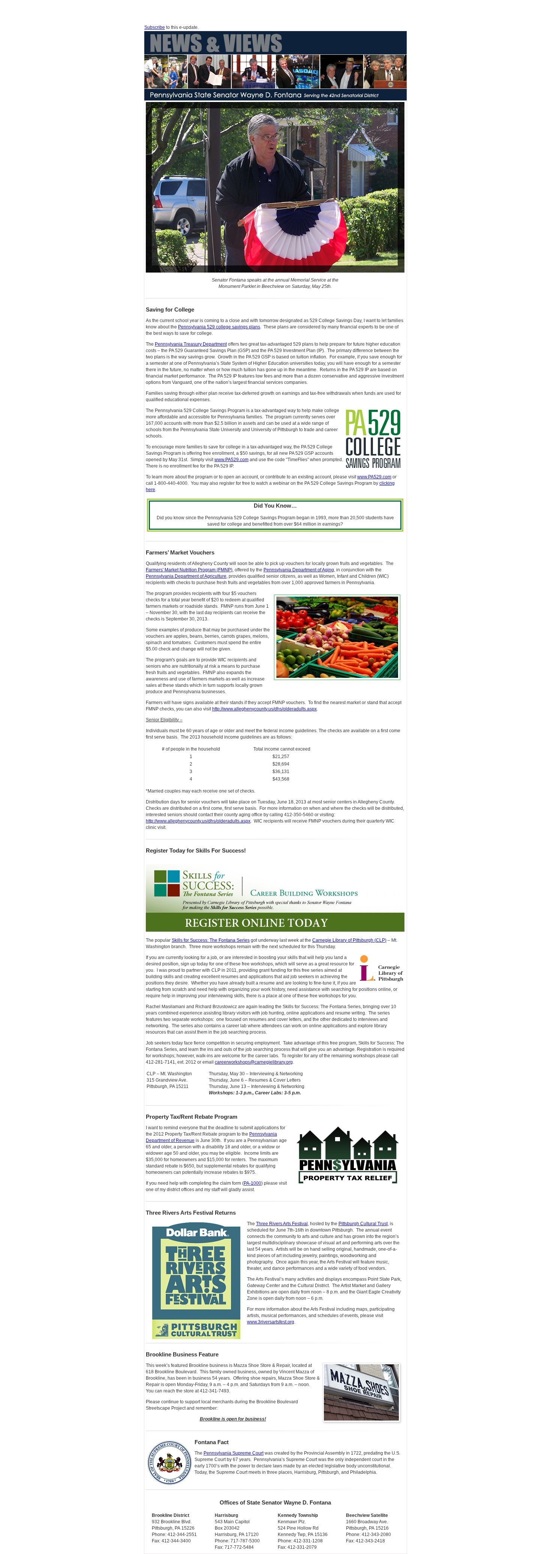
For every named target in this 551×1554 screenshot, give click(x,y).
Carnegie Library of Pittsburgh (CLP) (349, 940)
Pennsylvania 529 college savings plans (219, 327)
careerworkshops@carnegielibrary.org (254, 1062)
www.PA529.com (231, 459)
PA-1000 (252, 1183)
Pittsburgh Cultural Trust (363, 1223)
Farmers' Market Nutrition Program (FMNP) (189, 569)
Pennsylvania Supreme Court (234, 1453)
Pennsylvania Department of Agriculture (186, 576)
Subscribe (154, 27)
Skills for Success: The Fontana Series (211, 940)
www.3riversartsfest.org (270, 1322)
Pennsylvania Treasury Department (191, 344)
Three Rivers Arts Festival (282, 1223)
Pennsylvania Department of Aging (299, 569)
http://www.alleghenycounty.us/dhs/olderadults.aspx (264, 709)
